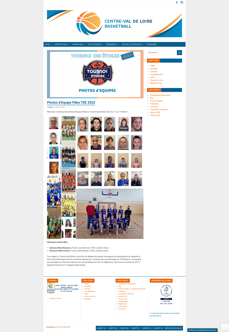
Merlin (68, 327)
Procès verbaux (156, 101)
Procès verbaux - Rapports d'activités (132, 289)
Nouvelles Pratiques (132, 44)
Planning (87, 299)
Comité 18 (101, 328)
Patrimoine (152, 44)
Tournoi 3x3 (155, 115)
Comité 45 (158, 328)
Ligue (47, 44)
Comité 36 (124, 328)
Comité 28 (112, 328)
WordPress (60, 327)
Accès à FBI (155, 112)
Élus (152, 98)
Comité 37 (135, 328)
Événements (111, 44)
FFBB (152, 66)
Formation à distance (159, 109)
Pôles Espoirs (94, 44)
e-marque (154, 107)
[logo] (63, 293)
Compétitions (61, 44)
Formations (77, 44)
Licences (154, 71)
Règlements (122, 304)
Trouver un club (156, 80)
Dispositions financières (160, 95)
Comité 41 (146, 328)
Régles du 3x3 (156, 83)
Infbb (152, 77)
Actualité (154, 69)
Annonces (122, 309)
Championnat (123, 301)
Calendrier (154, 104)
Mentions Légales (173, 328)
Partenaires (122, 306)
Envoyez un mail (55, 298)
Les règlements (156, 74)
